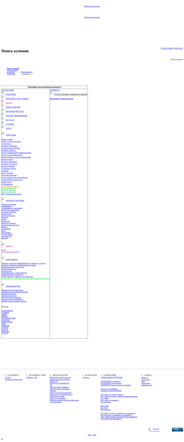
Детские (5, 238)
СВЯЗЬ (4, 314)
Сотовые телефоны (9, 212)
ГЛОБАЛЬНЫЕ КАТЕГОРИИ (111, 377)
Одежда (5, 217)
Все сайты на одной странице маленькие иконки (119, 396)
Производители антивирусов (12, 275)
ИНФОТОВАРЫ (13, 107)
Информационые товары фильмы (14, 273)
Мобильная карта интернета (60, 377)
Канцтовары (6, 233)
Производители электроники (12, 290)
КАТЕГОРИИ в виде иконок (111, 383)
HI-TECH (10, 120)
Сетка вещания (55, 402)
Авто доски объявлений (12, 155)
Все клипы (105, 406)
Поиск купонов (8, 166)
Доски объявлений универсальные (16, 153)
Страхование (7, 184)
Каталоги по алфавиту (109, 389)
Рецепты (144, 377)
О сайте (8, 377)
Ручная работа (7, 234)
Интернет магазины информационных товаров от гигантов (24, 263)
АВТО (9, 128)
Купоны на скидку (10, 164)
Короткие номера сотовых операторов (64, 400)
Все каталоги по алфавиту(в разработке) (116, 415)
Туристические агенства (12, 180)
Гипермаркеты (7, 206)
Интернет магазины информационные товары (19, 265)
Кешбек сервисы (9, 150)
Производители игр (9, 269)
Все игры (104, 408)
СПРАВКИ (5, 313)
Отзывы (5, 171)
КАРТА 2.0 (54, 381)
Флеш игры (145, 379)
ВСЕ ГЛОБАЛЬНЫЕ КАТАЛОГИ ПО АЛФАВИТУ (119, 417)
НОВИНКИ (6, 326)
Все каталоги (106, 402)
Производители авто (9, 296)
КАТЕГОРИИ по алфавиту (111, 381)
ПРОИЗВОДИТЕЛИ (15, 111)
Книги (4, 231)
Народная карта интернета (60, 379)
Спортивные (6, 229)
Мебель (5, 227)
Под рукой (105, 398)
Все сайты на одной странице (112, 395)
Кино (143, 381)
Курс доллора (7, 173)
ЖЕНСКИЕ (6, 320)
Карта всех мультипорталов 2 (61, 395)
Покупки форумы (9, 175)
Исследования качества (12, 194)
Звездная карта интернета (60, 389)
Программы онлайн (57, 396)
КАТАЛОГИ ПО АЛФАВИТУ (111, 419)
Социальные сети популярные (15, 177)
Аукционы (6, 144)
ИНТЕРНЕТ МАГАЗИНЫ (17, 99)
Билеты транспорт (9, 162)
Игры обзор (145, 383)
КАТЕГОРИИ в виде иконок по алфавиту (116, 385)
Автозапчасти (7, 236)
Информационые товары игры (13, 267)
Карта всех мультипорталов (60, 393)
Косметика (6, 221)
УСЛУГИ (5, 329)
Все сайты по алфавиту (110, 400)
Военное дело (146, 385)
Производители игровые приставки (15, 292)
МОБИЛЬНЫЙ (7, 322)
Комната (53, 391)
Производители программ (11, 298)
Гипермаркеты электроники (12, 208)
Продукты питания (9, 223)
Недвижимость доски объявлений (16, 157)
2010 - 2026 (92, 435)
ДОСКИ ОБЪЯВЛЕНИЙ (16, 116)
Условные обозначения (13, 379)
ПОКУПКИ (11, 94)
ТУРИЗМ (10, 124)
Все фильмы (106, 410)
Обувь (4, 219)
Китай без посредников (10, 210)
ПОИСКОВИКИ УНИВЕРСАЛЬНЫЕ (70, 94)
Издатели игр (7, 271)
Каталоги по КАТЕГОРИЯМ (111, 391)
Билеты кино (7, 159)
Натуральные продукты (10, 225)
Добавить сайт (31, 377)
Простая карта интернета (59, 387)
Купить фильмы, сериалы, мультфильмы (17, 277)
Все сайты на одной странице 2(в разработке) (118, 413)
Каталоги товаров (9, 146)
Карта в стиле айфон (58, 398)
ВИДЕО (4, 316)
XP (51, 385)
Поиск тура (6, 182)
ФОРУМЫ (5, 331)
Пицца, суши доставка (11, 141)
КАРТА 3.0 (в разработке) (59, 383)
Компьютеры (6, 214)
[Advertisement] (92, 28)
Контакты (86, 377)
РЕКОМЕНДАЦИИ (9, 318)
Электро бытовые (8, 216)
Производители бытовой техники (14, 301)
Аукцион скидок (9, 168)
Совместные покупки (11, 148)
